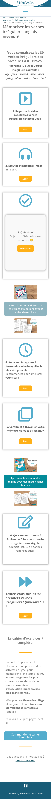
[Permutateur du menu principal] (25, 11)
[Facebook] (25, 785)
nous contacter (25, 760)
